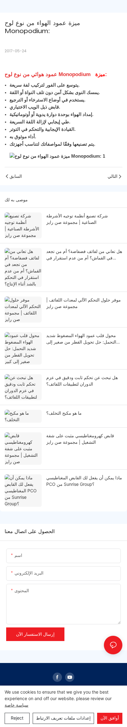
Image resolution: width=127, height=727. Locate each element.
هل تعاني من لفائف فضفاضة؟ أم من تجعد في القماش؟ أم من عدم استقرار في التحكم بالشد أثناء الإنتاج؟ (84, 255)
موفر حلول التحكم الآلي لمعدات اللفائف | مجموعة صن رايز (83, 303)
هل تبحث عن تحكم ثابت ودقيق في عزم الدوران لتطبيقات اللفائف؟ (82, 381)
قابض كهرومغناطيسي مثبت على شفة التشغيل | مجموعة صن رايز (80, 439)
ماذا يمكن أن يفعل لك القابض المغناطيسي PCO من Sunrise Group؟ (84, 481)
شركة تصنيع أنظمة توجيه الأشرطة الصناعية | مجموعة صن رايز (77, 219)
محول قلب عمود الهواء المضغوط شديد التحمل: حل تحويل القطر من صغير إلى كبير (81, 339)
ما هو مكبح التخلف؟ (64, 413)
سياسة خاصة (16, 705)
